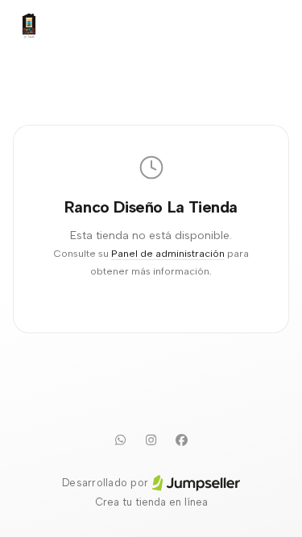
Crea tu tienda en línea (151, 502)
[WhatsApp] (120, 439)
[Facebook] (182, 439)
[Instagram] (151, 439)
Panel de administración (168, 253)
